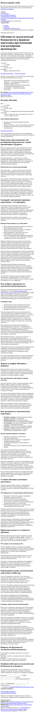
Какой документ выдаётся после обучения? (14, 660)
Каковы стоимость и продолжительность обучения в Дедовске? (16, 656)
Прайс (32, 18)
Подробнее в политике (7, 9)
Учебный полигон (22, 703)
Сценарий (15, 92)
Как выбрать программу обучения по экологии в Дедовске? (15, 653)
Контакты (3, 19)
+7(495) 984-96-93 (5, 21)
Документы (4, 93)
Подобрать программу (8, 73)
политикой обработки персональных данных (21, 687)
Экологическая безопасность (12, 28)
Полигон (27, 18)
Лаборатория (20, 18)
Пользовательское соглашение (9, 710)
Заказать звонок (6, 700)
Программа (21, 92)
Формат (27, 92)
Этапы (31, 92)
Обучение (3, 18)
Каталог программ (20, 73)
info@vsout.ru (4, 709)
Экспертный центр (11, 18)
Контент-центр (13, 704)
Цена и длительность (13, 93)
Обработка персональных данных (17, 709)
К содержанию (5, 13)
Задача (10, 92)
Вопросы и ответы (6, 95)
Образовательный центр (15, 701)
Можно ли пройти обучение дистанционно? (14, 659)
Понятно (3, 12)
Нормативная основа (25, 93)
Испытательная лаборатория (8, 703)
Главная (6, 25)
